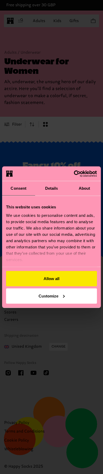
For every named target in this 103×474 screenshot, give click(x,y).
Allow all (51, 278)
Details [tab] (51, 188)
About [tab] (84, 188)
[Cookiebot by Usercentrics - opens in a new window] (74, 173)
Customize (48, 296)
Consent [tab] (18, 188)
